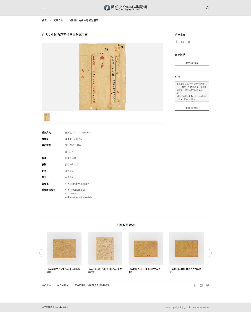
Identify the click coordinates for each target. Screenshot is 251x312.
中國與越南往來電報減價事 (84, 20)
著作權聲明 (62, 285)
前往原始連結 (192, 62)
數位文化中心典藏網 (125, 8)
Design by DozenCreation (200, 308)
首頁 (44, 20)
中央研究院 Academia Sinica (55, 307)
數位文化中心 (179, 307)
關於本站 (46, 285)
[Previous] (43, 253)
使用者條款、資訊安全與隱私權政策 (92, 285)
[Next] (207, 253)
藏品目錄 (58, 20)
